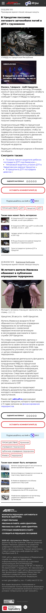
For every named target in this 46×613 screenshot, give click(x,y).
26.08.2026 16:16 (7, 262)
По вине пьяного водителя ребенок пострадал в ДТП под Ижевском (22, 161)
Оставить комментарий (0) (23, 190)
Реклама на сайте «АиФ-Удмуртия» (20, 527)
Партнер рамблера (22, 601)
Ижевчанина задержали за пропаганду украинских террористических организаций (25, 497)
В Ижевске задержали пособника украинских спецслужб (23, 481)
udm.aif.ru (17, 399)
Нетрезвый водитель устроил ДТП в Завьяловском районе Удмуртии (22, 166)
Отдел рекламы (10, 520)
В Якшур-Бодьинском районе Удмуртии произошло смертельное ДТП (26, 242)
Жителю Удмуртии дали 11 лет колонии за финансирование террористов (26, 466)
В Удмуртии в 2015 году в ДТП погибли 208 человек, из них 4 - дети (27, 227)
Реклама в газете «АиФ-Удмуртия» (19, 523)
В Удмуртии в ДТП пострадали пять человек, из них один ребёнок (24, 219)
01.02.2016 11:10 (7, 10)
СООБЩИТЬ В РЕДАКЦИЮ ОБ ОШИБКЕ (19, 533)
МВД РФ (11, 312)
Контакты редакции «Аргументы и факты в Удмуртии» (19, 516)
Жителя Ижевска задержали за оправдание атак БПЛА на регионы (24, 489)
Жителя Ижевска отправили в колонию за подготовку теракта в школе (26, 474)
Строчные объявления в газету (17, 530)
